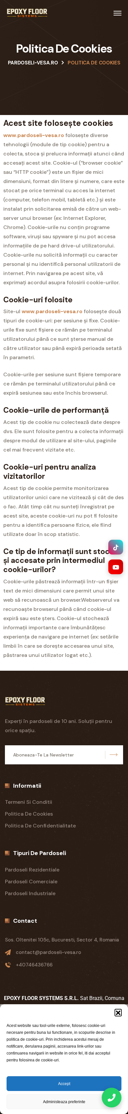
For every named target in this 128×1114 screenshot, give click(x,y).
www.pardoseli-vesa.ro (33, 135)
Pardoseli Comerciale (31, 881)
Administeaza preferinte (64, 1102)
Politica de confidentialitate (40, 825)
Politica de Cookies (29, 813)
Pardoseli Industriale (30, 893)
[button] (118, 1012)
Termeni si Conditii (28, 802)
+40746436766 (34, 965)
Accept (64, 1083)
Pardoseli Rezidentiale (32, 869)
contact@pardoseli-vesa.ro (48, 952)
